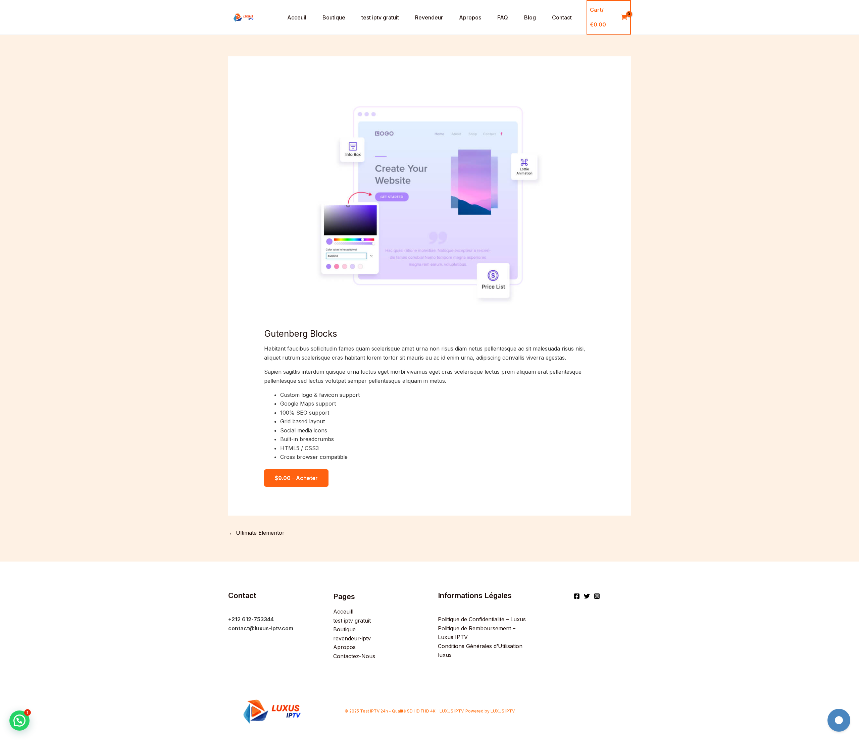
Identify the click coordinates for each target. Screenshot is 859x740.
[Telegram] (838, 720)
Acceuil (296, 17)
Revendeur (429, 17)
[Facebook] (577, 596)
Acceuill (343, 611)
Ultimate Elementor (257, 532)
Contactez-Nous (354, 656)
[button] (19, 720)
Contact (562, 17)
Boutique (333, 17)
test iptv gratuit (380, 17)
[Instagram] (597, 596)
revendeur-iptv (352, 638)
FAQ (502, 17)
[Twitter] (587, 596)
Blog (530, 17)
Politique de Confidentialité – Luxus (482, 619)
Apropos (470, 17)
